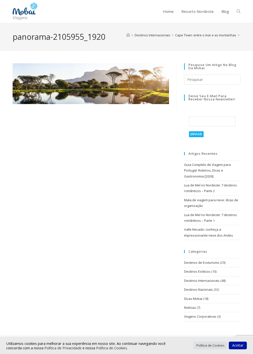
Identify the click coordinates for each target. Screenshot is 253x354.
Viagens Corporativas (200, 316)
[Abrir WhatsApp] (240, 341)
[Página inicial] (128, 35)
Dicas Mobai (193, 298)
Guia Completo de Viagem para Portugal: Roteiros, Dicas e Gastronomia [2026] (207, 170)
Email (194, 113)
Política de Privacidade (63, 347)
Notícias (190, 307)
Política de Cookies (111, 347)
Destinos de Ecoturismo (201, 262)
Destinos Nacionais (198, 289)
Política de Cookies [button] (210, 345)
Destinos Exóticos (197, 271)
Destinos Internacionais (202, 280)
